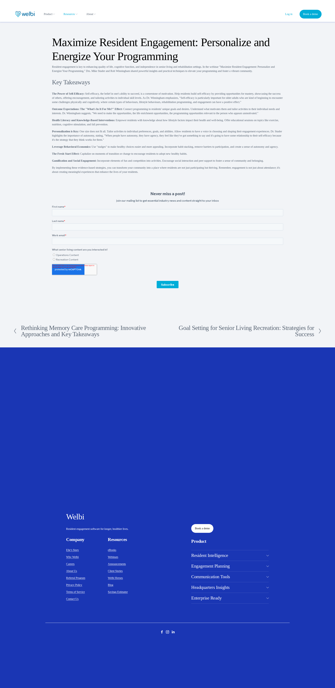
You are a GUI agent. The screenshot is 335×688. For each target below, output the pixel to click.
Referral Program (75, 577)
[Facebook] (162, 632)
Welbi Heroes (115, 577)
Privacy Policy (74, 584)
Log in (288, 14)
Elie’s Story (72, 550)
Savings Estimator (118, 591)
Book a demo (310, 14)
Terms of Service (75, 591)
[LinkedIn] (173, 632)
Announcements (117, 563)
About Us (71, 570)
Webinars (113, 556)
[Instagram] (167, 632)
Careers (70, 563)
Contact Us (72, 598)
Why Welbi (72, 556)
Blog (110, 584)
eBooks (112, 550)
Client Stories (115, 570)
